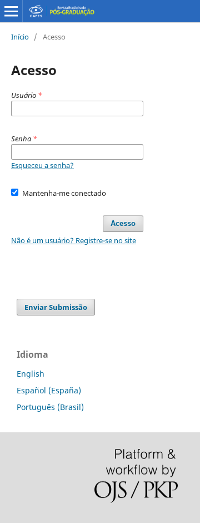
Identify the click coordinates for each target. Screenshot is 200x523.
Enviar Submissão (55, 307)
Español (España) (49, 390)
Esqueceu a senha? (42, 165)
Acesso (123, 223)
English (30, 373)
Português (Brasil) (50, 407)
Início (20, 37)
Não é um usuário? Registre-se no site (73, 240)
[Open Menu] (11, 11)
